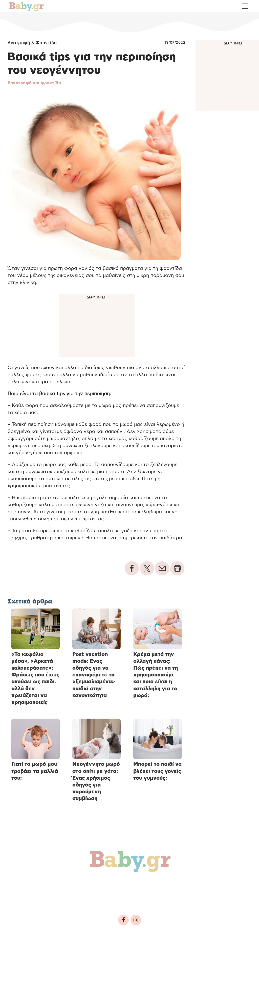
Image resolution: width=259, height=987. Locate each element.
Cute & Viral (221, 884)
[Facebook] (123, 920)
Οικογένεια (126, 884)
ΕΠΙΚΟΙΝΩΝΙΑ (152, 953)
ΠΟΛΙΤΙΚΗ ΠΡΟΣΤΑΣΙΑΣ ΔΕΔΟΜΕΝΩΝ (100, 953)
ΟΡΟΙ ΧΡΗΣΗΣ (49, 953)
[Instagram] (136, 920)
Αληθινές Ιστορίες (173, 884)
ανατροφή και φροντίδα (35, 83)
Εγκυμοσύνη (65, 884)
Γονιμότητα (26, 884)
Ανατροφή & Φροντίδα (32, 42)
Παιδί (96, 884)
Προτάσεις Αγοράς (36, 895)
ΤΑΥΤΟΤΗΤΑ (20, 953)
